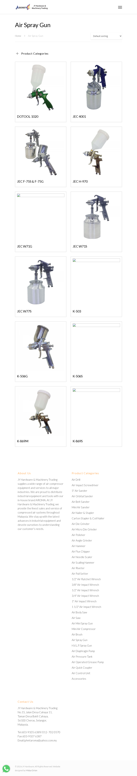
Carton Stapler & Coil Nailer (88, 518)
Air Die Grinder (81, 523)
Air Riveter (78, 568)
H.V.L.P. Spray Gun (82, 645)
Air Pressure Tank (82, 656)
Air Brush (77, 634)
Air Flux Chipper (81, 551)
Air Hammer (78, 546)
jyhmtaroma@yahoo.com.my (40, 740)
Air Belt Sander (81, 501)
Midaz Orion (31, 770)
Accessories (79, 678)
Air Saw (76, 617)
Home (18, 35)
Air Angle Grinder (82, 540)
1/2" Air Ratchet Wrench (86, 579)
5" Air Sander (79, 490)
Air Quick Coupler (82, 667)
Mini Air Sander (81, 507)
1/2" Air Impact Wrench (85, 590)
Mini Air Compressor (84, 628)
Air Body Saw (79, 612)
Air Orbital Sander (82, 496)
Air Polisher (78, 534)
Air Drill (76, 479)
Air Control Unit (81, 673)
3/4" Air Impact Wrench (85, 595)
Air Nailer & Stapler (83, 512)
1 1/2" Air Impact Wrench (86, 606)
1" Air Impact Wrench (84, 601)
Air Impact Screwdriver (85, 485)
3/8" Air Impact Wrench (85, 584)
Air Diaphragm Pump (83, 651)
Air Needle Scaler (82, 557)
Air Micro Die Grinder (84, 529)
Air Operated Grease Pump (88, 662)
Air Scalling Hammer (83, 562)
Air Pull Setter (80, 573)
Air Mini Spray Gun (82, 623)
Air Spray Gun (79, 640)
